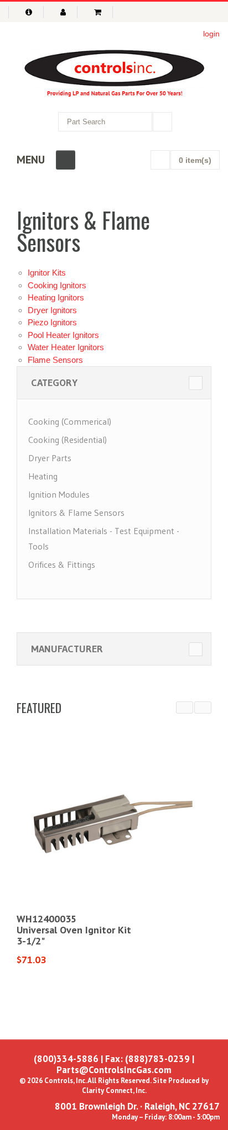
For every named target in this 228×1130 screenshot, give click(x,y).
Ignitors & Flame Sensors (76, 512)
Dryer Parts (49, 457)
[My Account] (64, 12)
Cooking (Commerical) (69, 421)
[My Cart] (99, 12)
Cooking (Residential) (67, 439)
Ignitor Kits (47, 272)
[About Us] (26, 12)
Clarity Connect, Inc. (114, 1090)
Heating (43, 476)
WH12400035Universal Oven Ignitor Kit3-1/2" (74, 929)
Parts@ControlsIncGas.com (114, 1070)
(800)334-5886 (66, 1059)
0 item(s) (195, 160)
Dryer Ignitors (52, 310)
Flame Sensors (55, 360)
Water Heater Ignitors (66, 347)
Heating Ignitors (56, 297)
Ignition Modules (59, 494)
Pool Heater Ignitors (63, 335)
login (211, 33)
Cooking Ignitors (57, 285)
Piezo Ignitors (52, 322)
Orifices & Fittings (61, 564)
